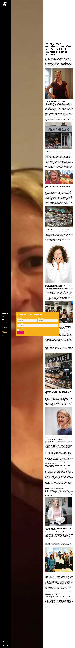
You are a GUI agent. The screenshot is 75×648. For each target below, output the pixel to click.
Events (3, 316)
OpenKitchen (54, 594)
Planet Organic (50, 62)
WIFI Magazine (5, 313)
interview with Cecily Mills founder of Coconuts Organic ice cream (58, 603)
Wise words (5, 322)
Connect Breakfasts (49, 585)
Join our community (4, 332)
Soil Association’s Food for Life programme (56, 481)
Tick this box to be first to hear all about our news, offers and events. (34, 329)
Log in (3, 335)
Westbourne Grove (68, 119)
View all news (48, 607)
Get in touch (5, 327)
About (3, 310)
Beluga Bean (65, 576)
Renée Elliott (59, 59)
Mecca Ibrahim (62, 64)
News (3, 319)
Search (3, 325)
